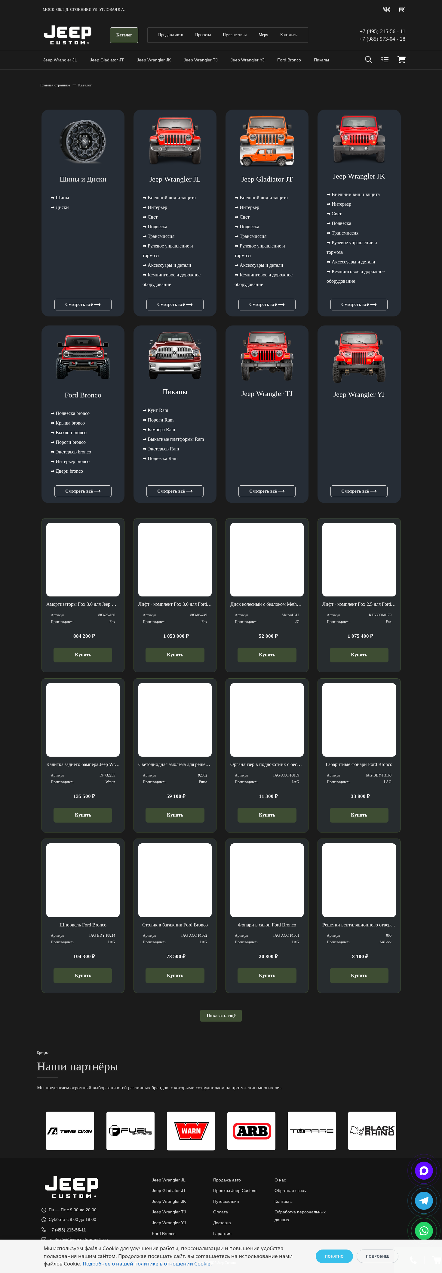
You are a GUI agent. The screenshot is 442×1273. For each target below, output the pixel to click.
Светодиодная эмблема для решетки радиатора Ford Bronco (199, 764)
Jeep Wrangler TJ (201, 60)
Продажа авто (170, 35)
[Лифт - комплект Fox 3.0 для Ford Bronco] (175, 559)
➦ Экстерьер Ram (161, 448)
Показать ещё (221, 1015)
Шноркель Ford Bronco (83, 924)
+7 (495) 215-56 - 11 (382, 31)
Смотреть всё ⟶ (83, 304)
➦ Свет (150, 216)
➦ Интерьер (155, 207)
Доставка (222, 1222)
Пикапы (321, 60)
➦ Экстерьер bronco (71, 451)
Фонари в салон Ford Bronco (267, 924)
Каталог (124, 35)
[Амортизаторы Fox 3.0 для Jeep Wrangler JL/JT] (83, 559)
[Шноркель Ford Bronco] (83, 880)
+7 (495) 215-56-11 (67, 1229)
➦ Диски (60, 207)
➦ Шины (60, 197)
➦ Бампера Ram (159, 429)
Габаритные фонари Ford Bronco (359, 764)
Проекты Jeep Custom (234, 1190)
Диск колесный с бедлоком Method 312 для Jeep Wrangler (288, 604)
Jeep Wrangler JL (60, 60)
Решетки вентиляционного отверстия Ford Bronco (373, 924)
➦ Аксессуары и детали (167, 265)
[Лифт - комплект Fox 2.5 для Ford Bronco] (359, 559)
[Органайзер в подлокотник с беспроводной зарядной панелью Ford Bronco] (267, 720)
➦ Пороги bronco (68, 442)
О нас (280, 1180)
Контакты (288, 35)
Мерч (263, 35)
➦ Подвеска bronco (70, 413)
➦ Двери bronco (67, 471)
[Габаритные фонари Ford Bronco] (359, 720)
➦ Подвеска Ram (160, 458)
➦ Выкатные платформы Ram (173, 439)
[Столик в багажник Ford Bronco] (175, 880)
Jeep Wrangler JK (154, 60)
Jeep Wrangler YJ (248, 60)
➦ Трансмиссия (158, 236)
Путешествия (235, 35)
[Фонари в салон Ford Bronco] (267, 880)
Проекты (203, 35)
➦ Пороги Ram (158, 419)
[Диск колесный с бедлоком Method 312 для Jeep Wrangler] (267, 559)
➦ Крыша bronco (68, 422)
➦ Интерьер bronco (70, 461)
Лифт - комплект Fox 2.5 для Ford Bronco (364, 604)
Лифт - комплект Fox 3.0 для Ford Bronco (180, 604)
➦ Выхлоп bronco (69, 432)
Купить (83, 654)
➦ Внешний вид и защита (169, 197)
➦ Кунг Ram (155, 410)
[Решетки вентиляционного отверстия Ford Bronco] (359, 880)
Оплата (220, 1211)
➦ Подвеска (155, 226)
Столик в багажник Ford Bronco (175, 924)
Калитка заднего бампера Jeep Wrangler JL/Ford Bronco (102, 764)
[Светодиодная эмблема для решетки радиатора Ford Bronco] (175, 720)
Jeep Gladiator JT (107, 60)
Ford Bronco (289, 60)
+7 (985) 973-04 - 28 (382, 39)
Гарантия (222, 1233)
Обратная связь (290, 1190)
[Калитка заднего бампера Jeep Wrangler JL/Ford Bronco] (83, 720)
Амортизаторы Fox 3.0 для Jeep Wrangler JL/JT (93, 604)
